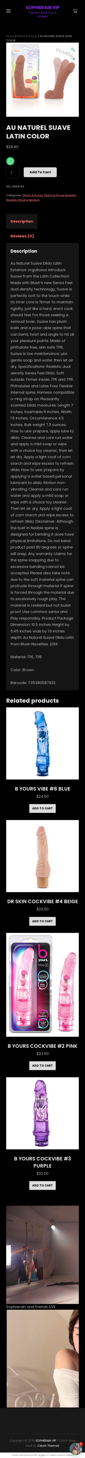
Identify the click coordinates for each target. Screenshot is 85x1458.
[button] (73, 49)
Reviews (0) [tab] (22, 236)
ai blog (42, 1455)
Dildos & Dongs (27, 36)
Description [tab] (22, 221)
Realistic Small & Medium (23, 200)
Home (10, 36)
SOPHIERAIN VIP (42, 7)
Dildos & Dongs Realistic (60, 195)
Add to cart (40, 172)
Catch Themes (48, 1446)
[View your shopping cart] (75, 11)
